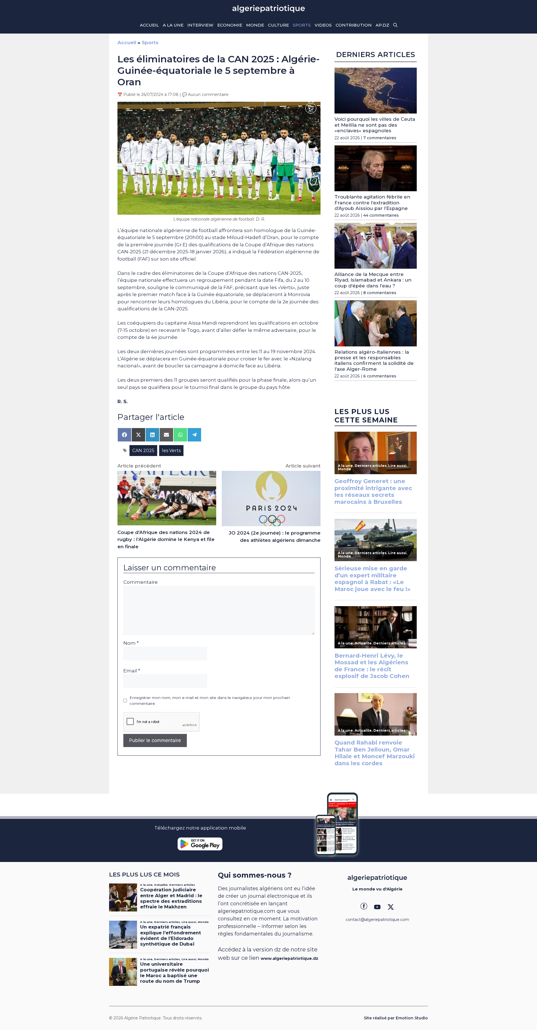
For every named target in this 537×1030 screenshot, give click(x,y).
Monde (255, 25)
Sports (302, 25)
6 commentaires (379, 376)
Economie (229, 25)
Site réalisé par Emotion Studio (396, 1017)
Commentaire (140, 582)
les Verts (171, 450)
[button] (395, 25)
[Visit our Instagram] (377, 907)
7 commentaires (379, 137)
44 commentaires (381, 215)
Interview (200, 25)
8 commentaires (379, 292)
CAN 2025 (143, 450)
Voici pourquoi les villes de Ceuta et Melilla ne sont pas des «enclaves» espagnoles (375, 124)
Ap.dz (382, 25)
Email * (131, 671)
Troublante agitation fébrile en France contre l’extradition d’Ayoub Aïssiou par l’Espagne (372, 202)
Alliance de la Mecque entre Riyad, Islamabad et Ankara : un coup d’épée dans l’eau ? (373, 280)
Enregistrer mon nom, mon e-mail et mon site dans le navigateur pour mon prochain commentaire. (209, 700)
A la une (173, 25)
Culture (278, 25)
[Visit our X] (390, 907)
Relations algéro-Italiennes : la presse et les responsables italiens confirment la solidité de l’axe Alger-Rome (374, 360)
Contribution (354, 25)
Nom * (131, 643)
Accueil (149, 25)
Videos (323, 25)
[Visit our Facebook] (363, 907)
